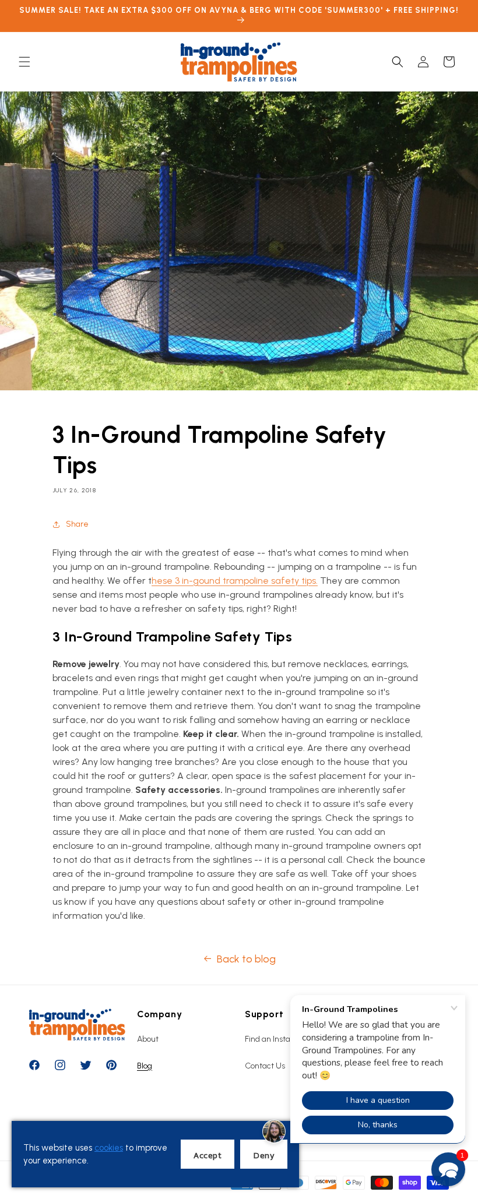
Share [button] (77, 524)
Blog (144, 1066)
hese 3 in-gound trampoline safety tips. (235, 580)
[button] (24, 62)
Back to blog (246, 959)
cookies (108, 1147)
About (148, 1039)
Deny (264, 1155)
